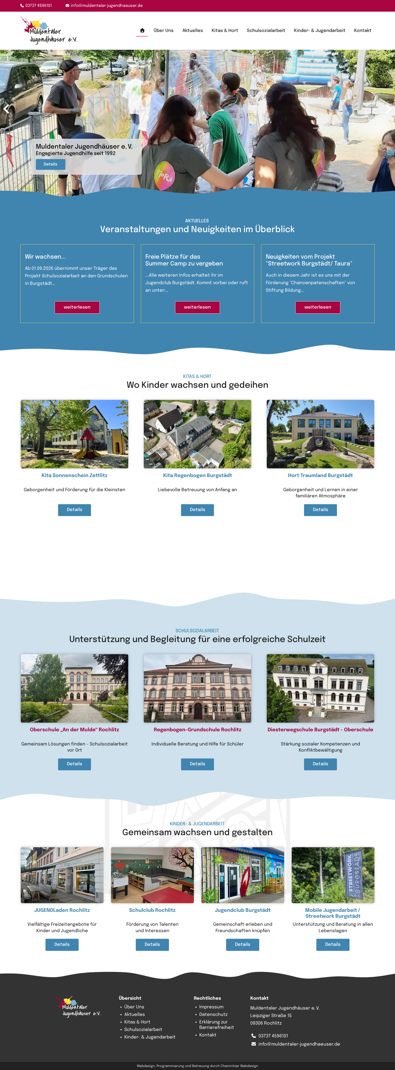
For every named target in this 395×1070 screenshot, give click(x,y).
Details (50, 164)
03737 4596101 (38, 6)
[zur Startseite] (48, 30)
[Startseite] (142, 31)
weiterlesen (77, 307)
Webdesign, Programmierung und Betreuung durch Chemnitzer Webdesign (197, 1066)
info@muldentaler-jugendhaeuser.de (106, 6)
